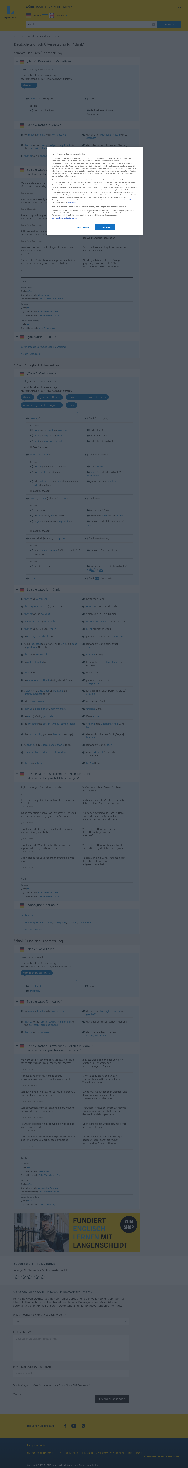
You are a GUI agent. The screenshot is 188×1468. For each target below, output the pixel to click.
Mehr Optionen (83, 227)
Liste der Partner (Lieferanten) (64, 218)
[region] (95, 191)
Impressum (72, 202)
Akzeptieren (104, 227)
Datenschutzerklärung (126, 200)
